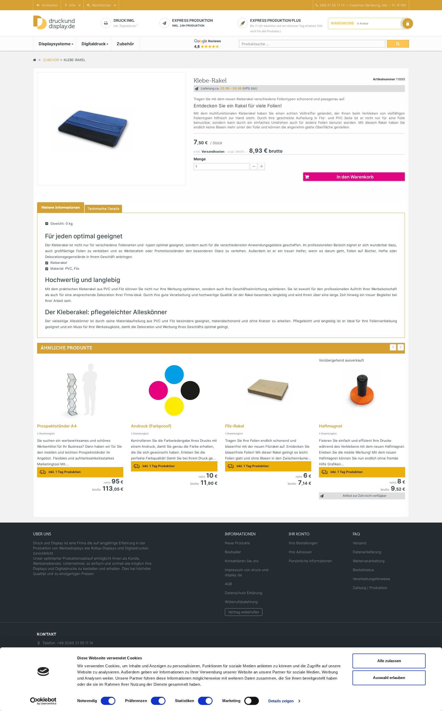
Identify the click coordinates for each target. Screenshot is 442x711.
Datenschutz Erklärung (243, 593)
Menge (200, 159)
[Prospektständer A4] (80, 390)
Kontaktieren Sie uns (242, 561)
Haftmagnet (330, 425)
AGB (228, 584)
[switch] (158, 701)
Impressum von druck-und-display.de (247, 572)
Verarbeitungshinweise (371, 579)
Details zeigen (281, 701)
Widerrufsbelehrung (241, 602)
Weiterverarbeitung (368, 561)
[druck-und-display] (61, 22)
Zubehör (51, 60)
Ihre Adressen (300, 552)
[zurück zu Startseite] (34, 59)
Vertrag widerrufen (243, 612)
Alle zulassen (389, 661)
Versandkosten (213, 151)
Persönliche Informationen (310, 561)
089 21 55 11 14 (362, 5)
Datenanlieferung (367, 552)
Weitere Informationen (60, 208)
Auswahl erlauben (389, 677)
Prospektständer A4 (57, 425)
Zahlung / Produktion (370, 587)
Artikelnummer (384, 79)
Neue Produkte (237, 543)
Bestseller (233, 552)
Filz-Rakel (234, 425)
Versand (359, 543)
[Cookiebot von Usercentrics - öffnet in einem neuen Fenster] (43, 701)
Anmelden (49, 5)
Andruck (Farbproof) (151, 425)
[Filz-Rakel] (268, 390)
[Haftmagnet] (362, 390)
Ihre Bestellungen (303, 543)
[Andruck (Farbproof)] (174, 390)
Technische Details (103, 209)
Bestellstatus (363, 570)
